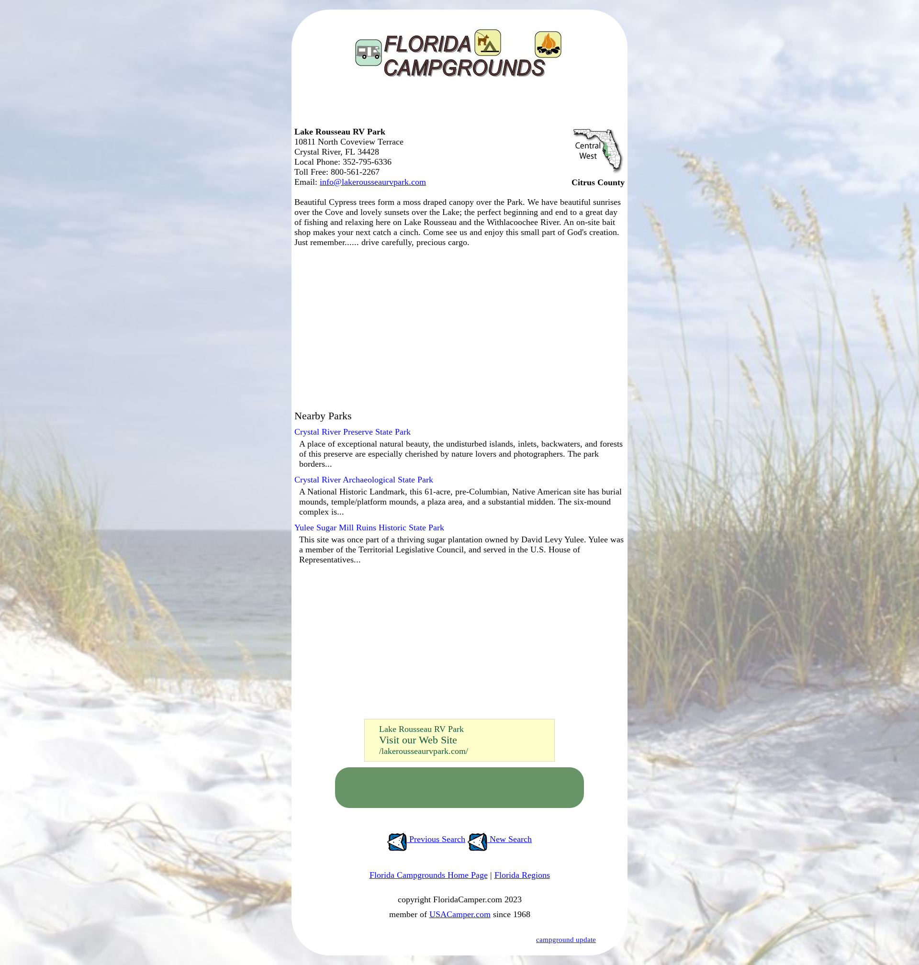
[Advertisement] (457, 107)
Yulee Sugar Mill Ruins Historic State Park (369, 527)
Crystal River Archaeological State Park (363, 479)
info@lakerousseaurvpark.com (373, 182)
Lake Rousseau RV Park (421, 729)
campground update (566, 939)
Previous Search (436, 839)
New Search (509, 839)
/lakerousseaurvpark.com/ (423, 751)
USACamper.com (460, 914)
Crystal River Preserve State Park (352, 432)
